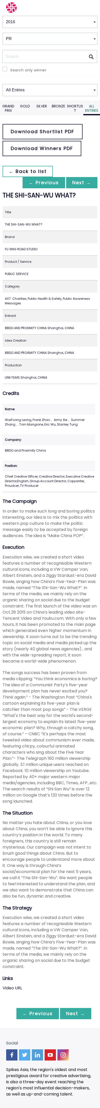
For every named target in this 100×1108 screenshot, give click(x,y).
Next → (81, 182)
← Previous (44, 182)
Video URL (12, 988)
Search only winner (28, 70)
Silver (41, 106)
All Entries (91, 108)
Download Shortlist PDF (42, 131)
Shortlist (75, 108)
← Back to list (28, 171)
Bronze (58, 106)
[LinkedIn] (37, 1055)
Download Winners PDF (42, 148)
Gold (25, 106)
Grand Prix (8, 108)
